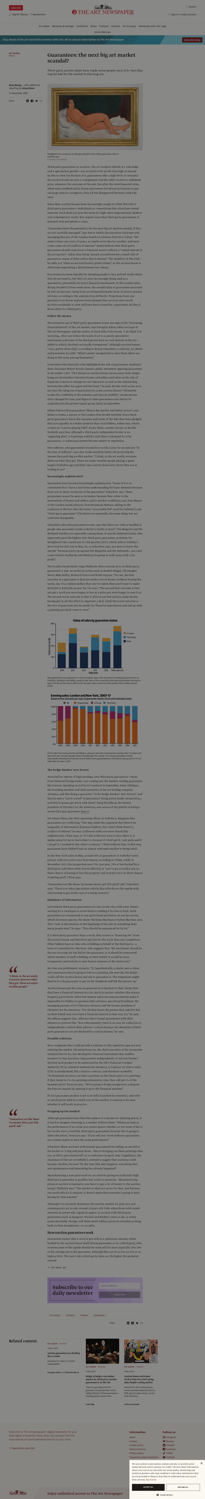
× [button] (201, 1463)
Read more (151, 1479)
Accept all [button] (148, 1487)
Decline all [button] (183, 1487)
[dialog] (167, 1479)
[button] (166, 1495)
